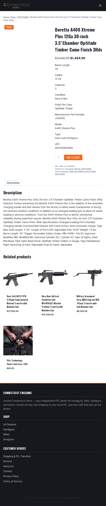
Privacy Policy (11, 476)
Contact (7, 471)
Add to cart (73, 157)
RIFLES (77, 169)
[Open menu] (100, 5)
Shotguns (8, 439)
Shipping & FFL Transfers (17, 456)
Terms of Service (12, 481)
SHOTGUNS (86, 169)
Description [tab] (13, 183)
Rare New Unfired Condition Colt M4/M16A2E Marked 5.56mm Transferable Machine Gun (52, 303)
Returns (7, 461)
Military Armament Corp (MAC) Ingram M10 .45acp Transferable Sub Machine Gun (88, 301)
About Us (8, 466)
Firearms (70, 169)
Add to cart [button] (12, 319)
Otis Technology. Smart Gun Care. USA (17, 362)
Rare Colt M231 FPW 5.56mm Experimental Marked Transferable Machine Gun (17, 301)
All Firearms (9, 424)
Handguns (9, 429)
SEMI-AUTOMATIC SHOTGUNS (82, 171)
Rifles (6, 434)
